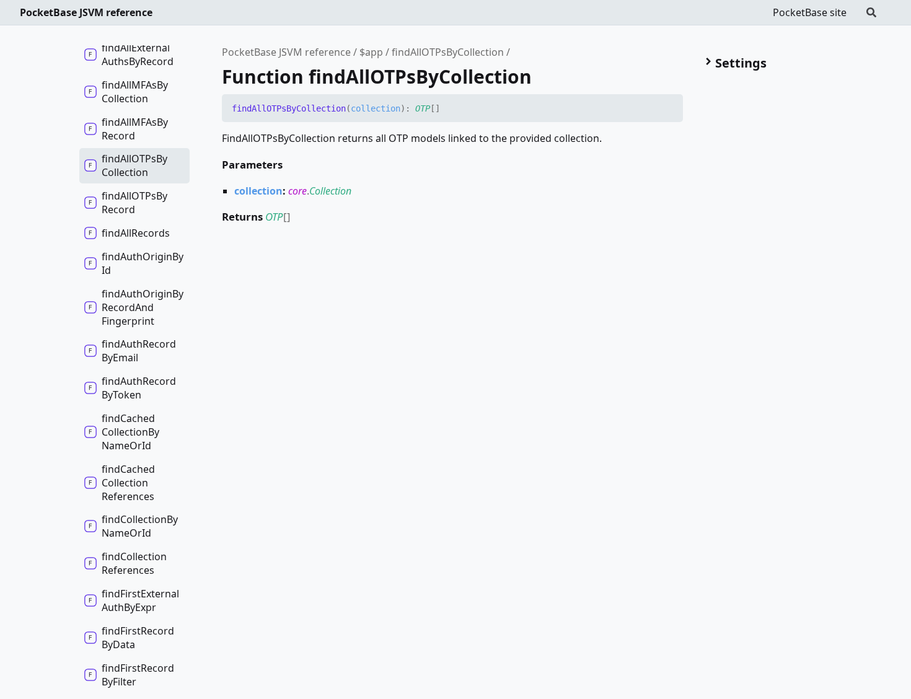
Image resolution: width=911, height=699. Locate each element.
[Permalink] (449, 109)
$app (371, 52)
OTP (422, 108)
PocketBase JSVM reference (86, 12)
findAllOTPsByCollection (448, 52)
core (297, 191)
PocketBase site (810, 12)
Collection (330, 191)
